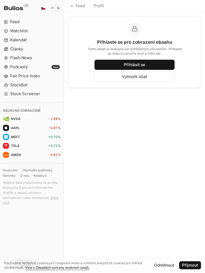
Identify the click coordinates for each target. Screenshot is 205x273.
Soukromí (10, 170)
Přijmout (190, 265)
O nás (24, 176)
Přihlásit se (134, 64)
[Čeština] (43, 8)
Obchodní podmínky (37, 170)
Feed (80, 5)
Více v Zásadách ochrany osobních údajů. (57, 268)
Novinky (9, 176)
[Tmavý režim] (55, 8)
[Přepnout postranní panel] (64, 136)
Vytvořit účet (134, 76)
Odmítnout (164, 265)
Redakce (40, 176)
